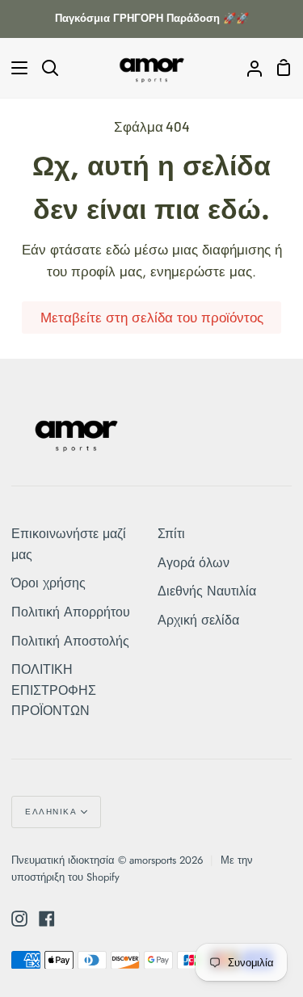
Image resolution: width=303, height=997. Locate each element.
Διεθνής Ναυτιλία (207, 591)
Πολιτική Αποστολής (70, 641)
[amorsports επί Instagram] (19, 919)
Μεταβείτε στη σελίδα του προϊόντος (151, 317)
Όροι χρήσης (48, 583)
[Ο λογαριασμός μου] (248, 68)
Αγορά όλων (193, 562)
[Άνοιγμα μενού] (14, 68)
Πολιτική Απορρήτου (70, 612)
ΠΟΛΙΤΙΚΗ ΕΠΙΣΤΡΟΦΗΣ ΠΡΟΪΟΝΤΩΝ (53, 690)
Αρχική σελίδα (198, 620)
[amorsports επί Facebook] (47, 919)
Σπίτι (171, 533)
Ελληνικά (51, 812)
